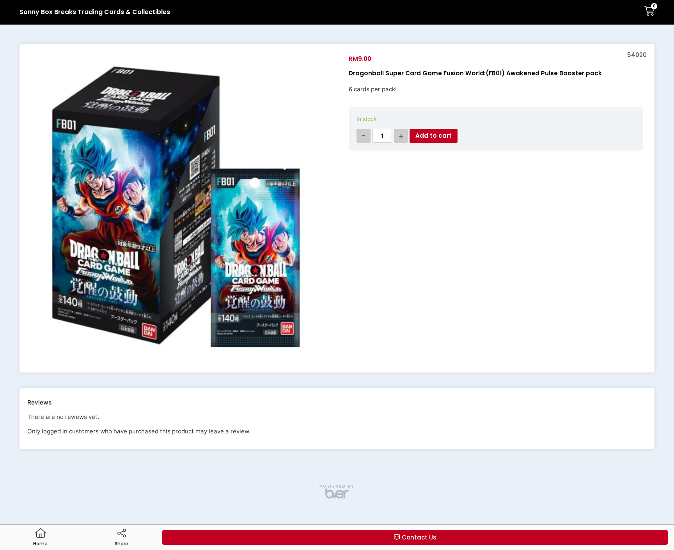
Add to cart (433, 135)
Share (121, 543)
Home (40, 543)
